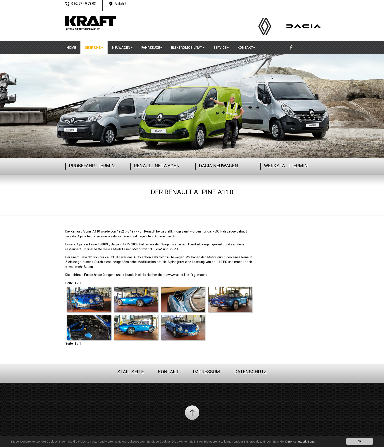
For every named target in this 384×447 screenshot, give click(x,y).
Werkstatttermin (286, 165)
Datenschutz (250, 371)
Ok (360, 441)
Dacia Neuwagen (218, 165)
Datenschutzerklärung (300, 441)
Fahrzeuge (150, 48)
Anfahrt (120, 4)
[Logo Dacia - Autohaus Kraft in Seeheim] (297, 40)
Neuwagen (121, 48)
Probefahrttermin (92, 165)
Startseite (130, 371)
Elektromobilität (186, 48)
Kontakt (245, 48)
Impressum (206, 371)
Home (71, 48)
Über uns (93, 48)
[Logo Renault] (262, 40)
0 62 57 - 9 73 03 (83, 4)
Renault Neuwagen (157, 165)
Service (219, 48)
